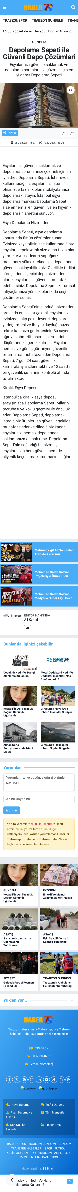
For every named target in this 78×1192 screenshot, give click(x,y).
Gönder (11, 810)
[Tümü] (73, 1000)
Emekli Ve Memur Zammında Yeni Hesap (57, 896)
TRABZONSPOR (15, 20)
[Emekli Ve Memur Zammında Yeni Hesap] (59, 875)
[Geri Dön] (12, 1180)
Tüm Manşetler (55, 1112)
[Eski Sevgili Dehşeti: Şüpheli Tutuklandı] (59, 919)
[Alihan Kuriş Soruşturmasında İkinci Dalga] (20, 732)
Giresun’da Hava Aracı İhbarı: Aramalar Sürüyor (56, 710)
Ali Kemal (31, 619)
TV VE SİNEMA (29, 1157)
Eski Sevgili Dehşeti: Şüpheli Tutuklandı (56, 940)
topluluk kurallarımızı (42, 824)
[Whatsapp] (61, 1079)
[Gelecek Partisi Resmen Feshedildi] (19, 963)
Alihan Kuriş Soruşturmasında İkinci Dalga (18, 748)
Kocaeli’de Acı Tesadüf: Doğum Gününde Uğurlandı (39, 31)
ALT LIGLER (62, 1153)
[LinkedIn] (39, 1079)
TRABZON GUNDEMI (47, 20)
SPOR (48, 1148)
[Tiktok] (54, 1079)
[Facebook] (9, 1079)
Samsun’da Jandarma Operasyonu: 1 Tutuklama (17, 942)
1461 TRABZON (41, 1153)
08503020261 (42, 1056)
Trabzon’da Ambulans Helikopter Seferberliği (57, 984)
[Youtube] (46, 1079)
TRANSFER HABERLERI (26, 1148)
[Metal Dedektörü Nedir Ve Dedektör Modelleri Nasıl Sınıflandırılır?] (58, 660)
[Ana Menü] (4, 8)
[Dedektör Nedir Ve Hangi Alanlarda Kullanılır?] (20, 660)
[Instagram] (31, 1079)
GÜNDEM (39, 42)
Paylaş (12, 133)
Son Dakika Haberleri (16, 1127)
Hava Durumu (20, 1105)
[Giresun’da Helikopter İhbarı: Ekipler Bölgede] (58, 732)
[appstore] (28, 1089)
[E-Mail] (27, 628)
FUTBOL (60, 1148)
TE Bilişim (49, 1168)
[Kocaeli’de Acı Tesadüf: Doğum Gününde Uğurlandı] (20, 696)
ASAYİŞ (8, 934)
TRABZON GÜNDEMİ (57, 978)
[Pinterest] (24, 1079)
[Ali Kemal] (12, 616)
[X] (17, 1079)
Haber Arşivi (54, 1125)
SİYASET (9, 978)
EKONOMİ (49, 890)
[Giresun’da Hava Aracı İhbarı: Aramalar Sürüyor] (58, 696)
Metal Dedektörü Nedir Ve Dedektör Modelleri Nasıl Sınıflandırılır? (57, 676)
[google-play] (48, 1089)
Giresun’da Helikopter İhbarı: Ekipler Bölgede (55, 746)
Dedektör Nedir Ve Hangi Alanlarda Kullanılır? (19, 674)
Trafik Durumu (54, 1105)
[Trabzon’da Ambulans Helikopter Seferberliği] (59, 963)
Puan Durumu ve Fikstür (19, 1115)
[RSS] (68, 1079)
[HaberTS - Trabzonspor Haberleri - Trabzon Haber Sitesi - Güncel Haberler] (39, 7)
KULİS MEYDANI (18, 1153)
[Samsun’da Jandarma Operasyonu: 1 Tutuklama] (19, 919)
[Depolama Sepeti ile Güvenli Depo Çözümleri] (39, 105)
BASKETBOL (50, 1157)
